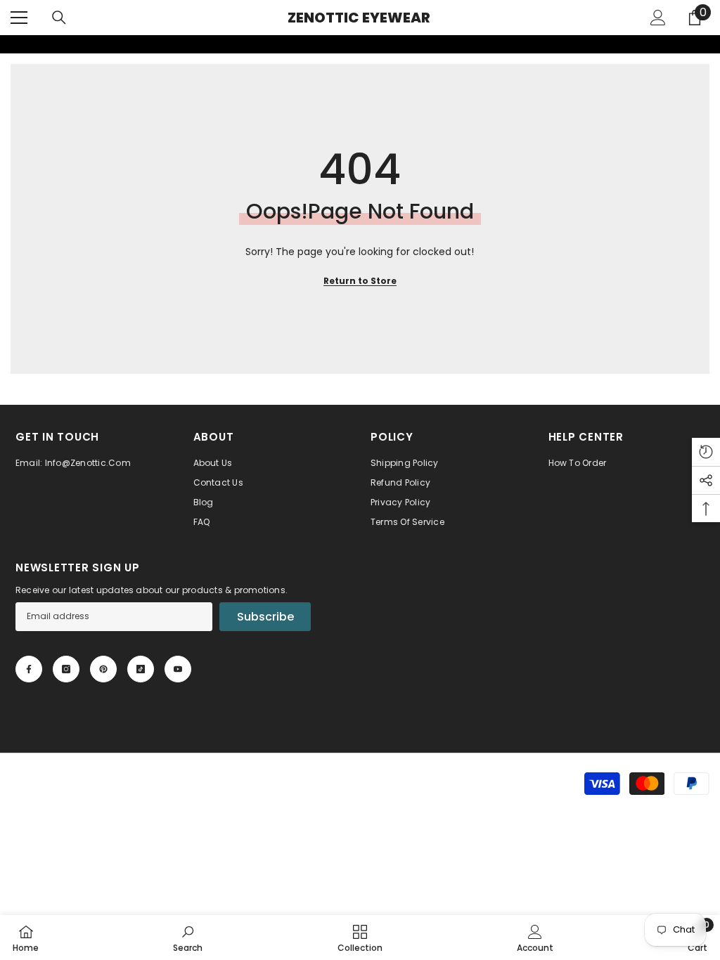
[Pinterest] (103, 669)
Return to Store (360, 281)
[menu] (19, 17)
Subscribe (265, 617)
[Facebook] (28, 669)
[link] (9, 44)
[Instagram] (66, 669)
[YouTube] (178, 669)
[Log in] (658, 17)
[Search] (59, 17)
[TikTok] (140, 669)
